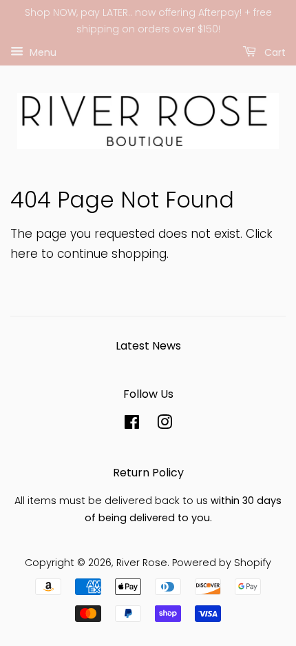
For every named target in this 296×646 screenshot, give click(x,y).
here (24, 253)
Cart (274, 52)
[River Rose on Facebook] (132, 425)
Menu (41, 52)
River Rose (141, 562)
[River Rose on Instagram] (164, 425)
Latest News (148, 346)
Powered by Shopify (221, 562)
